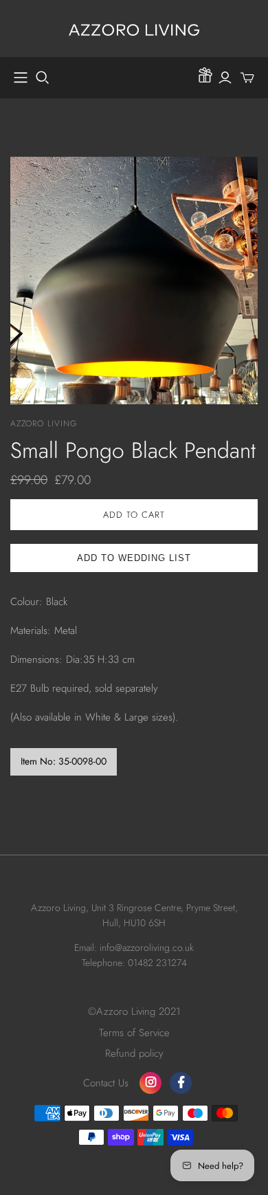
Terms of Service (134, 1032)
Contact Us (106, 1082)
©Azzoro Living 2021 (134, 1011)
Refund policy (134, 1053)
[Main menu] (20, 78)
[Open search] (42, 78)
